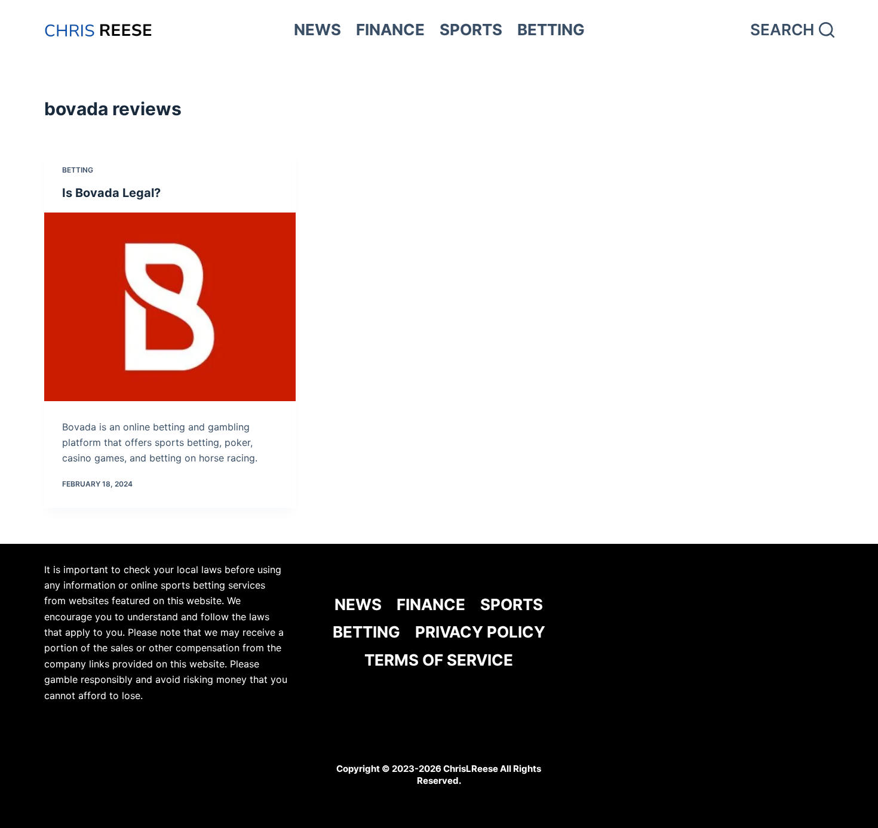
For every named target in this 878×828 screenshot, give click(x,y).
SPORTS (471, 29)
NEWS (317, 29)
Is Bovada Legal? (111, 193)
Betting (77, 169)
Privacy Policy (480, 632)
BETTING (551, 29)
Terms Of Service (438, 660)
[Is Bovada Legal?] (170, 307)
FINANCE (390, 29)
